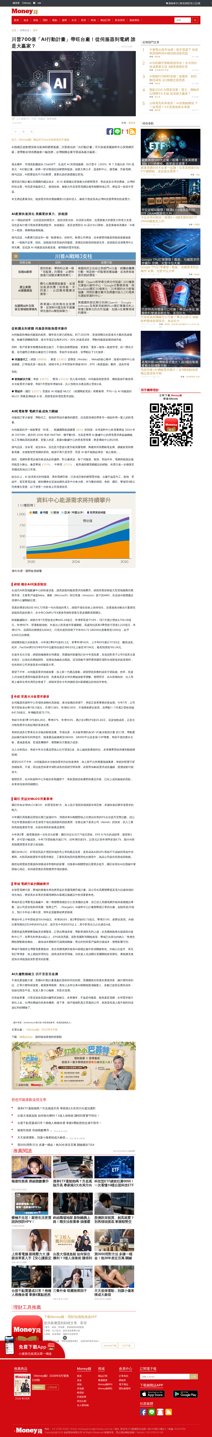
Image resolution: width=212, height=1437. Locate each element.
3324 (63, 379)
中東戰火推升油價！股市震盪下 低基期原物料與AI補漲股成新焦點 (173, 51)
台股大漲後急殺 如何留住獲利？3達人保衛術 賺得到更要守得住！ (72, 1258)
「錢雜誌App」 (26, 1036)
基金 (79, 1380)
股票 (16, 20)
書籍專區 (134, 20)
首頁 (14, 30)
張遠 (198, 175)
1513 (68, 464)
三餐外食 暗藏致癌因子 (70, 1291)
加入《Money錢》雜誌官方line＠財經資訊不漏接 (40, 139)
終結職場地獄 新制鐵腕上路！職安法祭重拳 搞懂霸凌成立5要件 (71, 1222)
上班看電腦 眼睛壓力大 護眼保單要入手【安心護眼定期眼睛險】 (31, 1258)
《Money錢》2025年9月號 (41, 1029)
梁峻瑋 (131, 122)
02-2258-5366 (60, 1428)
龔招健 (157, 56)
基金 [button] (26, 20)
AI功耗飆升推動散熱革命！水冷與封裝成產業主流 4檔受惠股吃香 (173, 64)
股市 (35, 30)
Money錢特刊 (105, 1384)
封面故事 (81, 1396)
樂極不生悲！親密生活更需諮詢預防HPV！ (31, 1220)
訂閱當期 (52, 1387)
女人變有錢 (83, 1405)
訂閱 (193, 1376)
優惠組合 (38, 1387)
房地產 (80, 1388)
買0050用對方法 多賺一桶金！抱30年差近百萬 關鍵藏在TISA (113, 1258)
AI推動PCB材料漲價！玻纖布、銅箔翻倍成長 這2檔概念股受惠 (173, 78)
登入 (192, 3)
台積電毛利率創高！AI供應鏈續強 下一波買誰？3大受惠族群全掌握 (173, 105)
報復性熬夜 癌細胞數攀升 (30, 1181)
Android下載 (110, 1345)
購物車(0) (173, 3)
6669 (42, 359)
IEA (80, 429)
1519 (46, 464)
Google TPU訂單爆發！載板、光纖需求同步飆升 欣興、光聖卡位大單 (170, 269)
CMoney (26, 2)
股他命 (157, 83)
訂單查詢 (123, 1375)
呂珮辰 (197, 224)
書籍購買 (102, 1380)
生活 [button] (74, 20)
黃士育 (157, 97)
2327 (36, 391)
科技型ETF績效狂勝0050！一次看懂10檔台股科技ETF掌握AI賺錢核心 (114, 1185)
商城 (93, 20)
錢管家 (16, 2)
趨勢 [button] (64, 20)
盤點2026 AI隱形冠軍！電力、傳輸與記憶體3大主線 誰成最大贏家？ (174, 91)
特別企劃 (81, 1401)
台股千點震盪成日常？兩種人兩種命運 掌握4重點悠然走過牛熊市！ (31, 1295)
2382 (61, 359)
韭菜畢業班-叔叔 (161, 70)
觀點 (54, 20)
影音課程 (184, 3)
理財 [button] (45, 20)
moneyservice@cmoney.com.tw (95, 1428)
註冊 (198, 3)
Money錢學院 (105, 1388)
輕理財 (80, 1392)
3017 (44, 379)
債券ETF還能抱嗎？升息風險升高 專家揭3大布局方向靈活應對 (72, 1185)
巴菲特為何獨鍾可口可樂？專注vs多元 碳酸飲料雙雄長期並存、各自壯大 (169, 319)
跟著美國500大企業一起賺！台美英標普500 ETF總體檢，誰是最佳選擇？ (170, 169)
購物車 (122, 1380)
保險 (35, 20)
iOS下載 (126, 1345)
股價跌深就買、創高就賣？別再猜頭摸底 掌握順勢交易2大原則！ (114, 1222)
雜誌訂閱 (105, 20)
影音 (83, 20)
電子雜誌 (123, 1384)
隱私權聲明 (125, 1388)
